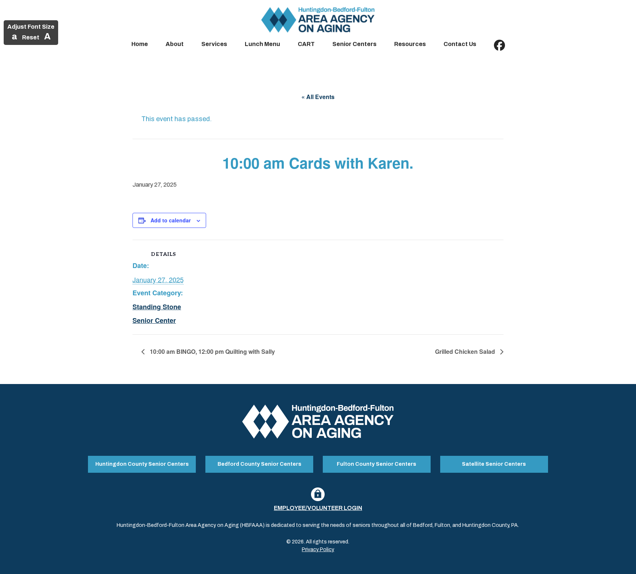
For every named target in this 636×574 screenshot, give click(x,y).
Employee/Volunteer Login (318, 508)
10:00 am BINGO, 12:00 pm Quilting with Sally (211, 351)
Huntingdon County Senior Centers (142, 464)
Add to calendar (171, 220)
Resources (410, 44)
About (175, 44)
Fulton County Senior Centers (376, 464)
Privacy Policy (318, 549)
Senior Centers (354, 44)
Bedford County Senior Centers (259, 464)
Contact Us (460, 44)
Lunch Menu (262, 44)
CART (306, 44)
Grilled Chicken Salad (466, 351)
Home (139, 44)
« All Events (318, 96)
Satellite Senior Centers (494, 464)
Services (214, 44)
